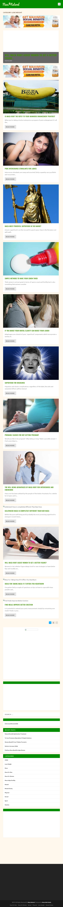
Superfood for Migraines (15, 382)
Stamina (7, 805)
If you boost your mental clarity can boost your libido (27, 330)
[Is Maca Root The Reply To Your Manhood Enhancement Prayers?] (31, 96)
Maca (6, 768)
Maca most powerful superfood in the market (23, 226)
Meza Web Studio (46, 902)
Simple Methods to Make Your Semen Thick (21, 278)
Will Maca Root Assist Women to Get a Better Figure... (31, 56)
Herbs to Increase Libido (11, 746)
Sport (6, 800)
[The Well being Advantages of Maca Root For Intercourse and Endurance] (31, 467)
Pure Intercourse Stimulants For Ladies (21, 168)
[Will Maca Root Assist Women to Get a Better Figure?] (31, 543)
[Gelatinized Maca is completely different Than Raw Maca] (31, 507)
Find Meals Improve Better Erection (19, 604)
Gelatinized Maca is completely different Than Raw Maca (27, 511)
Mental (7, 784)
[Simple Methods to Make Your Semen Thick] (31, 258)
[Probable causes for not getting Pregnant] (31, 415)
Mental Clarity (9, 788)
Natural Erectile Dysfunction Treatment (15, 734)
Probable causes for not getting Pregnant (22, 435)
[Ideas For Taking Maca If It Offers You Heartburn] (31, 580)
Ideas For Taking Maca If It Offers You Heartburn (24, 583)
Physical (7, 792)
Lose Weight (8, 764)
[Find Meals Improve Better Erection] (31, 601)
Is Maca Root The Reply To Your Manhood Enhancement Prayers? (30, 116)
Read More (10, 127)
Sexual (6, 796)
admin (10, 60)
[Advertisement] (31, 697)
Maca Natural (31, 902)
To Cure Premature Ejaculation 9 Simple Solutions (18, 738)
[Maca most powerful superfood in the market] (31, 203)
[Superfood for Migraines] (31, 363)
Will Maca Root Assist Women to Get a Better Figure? (26, 562)
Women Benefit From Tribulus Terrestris (15, 742)
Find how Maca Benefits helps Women (15, 750)
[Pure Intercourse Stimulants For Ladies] (31, 149)
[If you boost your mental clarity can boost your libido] (31, 311)
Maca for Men (8, 772)
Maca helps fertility (10, 780)
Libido (6, 760)
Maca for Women (9, 776)
